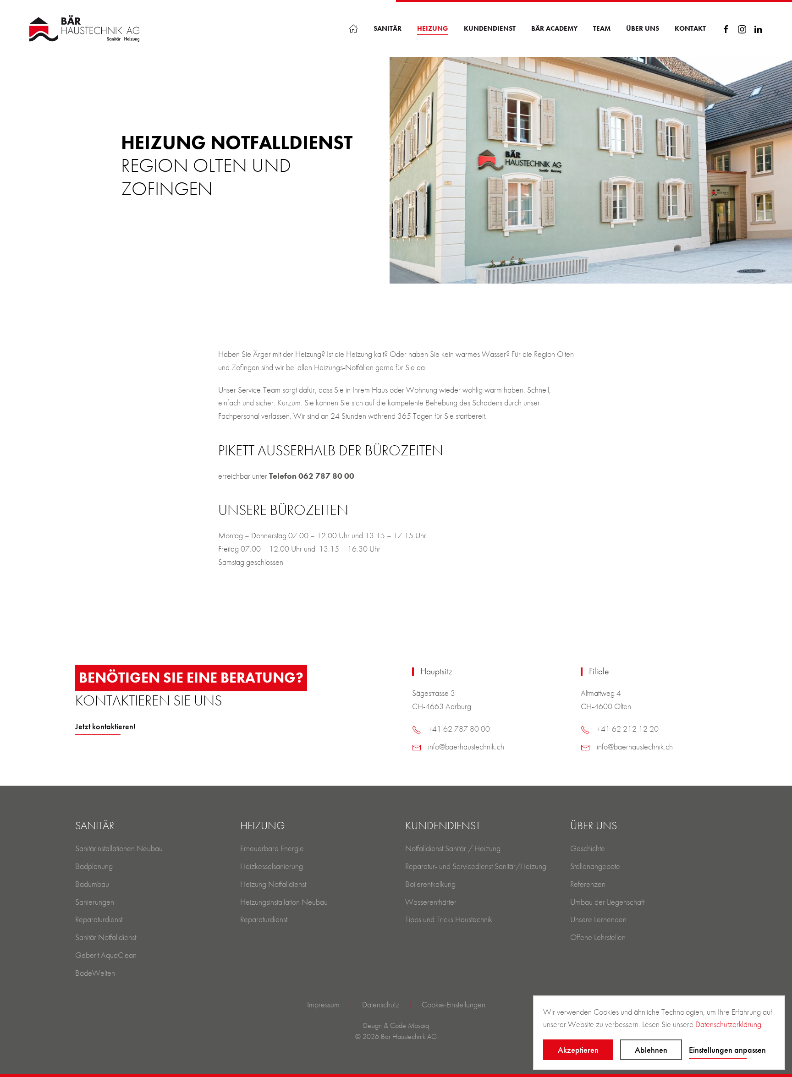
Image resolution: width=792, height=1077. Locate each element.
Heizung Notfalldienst (273, 884)
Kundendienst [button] (490, 28)
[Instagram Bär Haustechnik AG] (742, 28)
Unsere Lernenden (598, 919)
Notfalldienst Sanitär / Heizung (452, 848)
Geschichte (587, 848)
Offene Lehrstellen (598, 937)
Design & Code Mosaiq (396, 1025)
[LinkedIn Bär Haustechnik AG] (758, 28)
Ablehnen (651, 1049)
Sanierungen (94, 902)
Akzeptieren (578, 1049)
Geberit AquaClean (106, 955)
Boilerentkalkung (430, 884)
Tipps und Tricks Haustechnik (448, 919)
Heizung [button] (432, 28)
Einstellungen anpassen (727, 1049)
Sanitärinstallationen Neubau (119, 848)
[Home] (353, 28)
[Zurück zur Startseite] (84, 28)
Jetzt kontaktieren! (105, 726)
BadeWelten (95, 973)
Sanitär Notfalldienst (105, 937)
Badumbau (92, 884)
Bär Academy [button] (554, 28)
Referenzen (587, 884)
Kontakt (690, 28)
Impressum (323, 1004)
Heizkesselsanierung (271, 866)
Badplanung (94, 866)
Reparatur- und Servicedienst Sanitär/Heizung (475, 866)
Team (601, 28)
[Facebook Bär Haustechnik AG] (726, 28)
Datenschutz (380, 1004)
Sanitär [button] (388, 28)
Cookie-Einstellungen (453, 1004)
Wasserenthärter (430, 902)
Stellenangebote (595, 866)
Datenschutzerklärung (728, 1024)
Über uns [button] (642, 28)
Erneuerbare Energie (272, 848)
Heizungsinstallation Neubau (284, 902)
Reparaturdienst (98, 919)
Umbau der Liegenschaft (607, 902)
